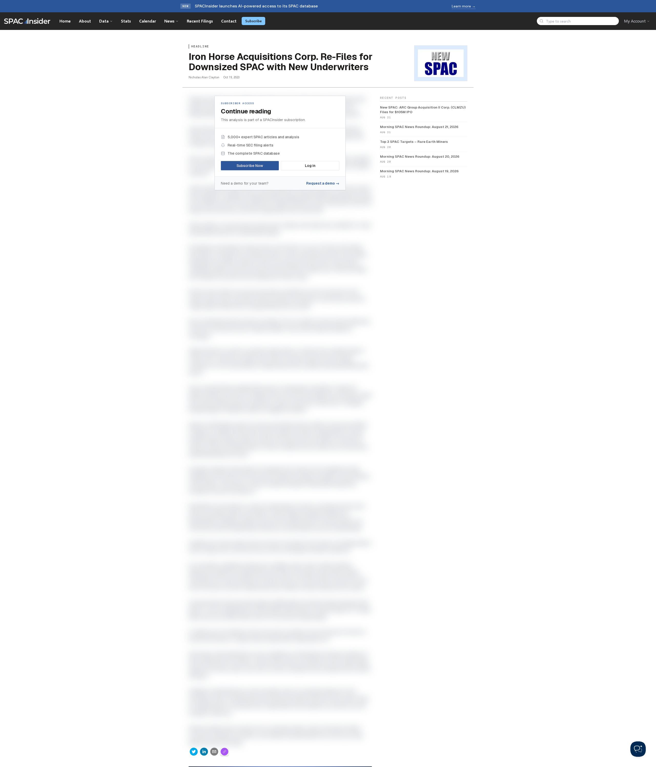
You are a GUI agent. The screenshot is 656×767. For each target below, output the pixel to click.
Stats (126, 20)
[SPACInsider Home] (27, 21)
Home (65, 20)
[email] (214, 752)
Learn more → (464, 6)
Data (104, 20)
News (169, 20)
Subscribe (253, 21)
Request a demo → (322, 183)
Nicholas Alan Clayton (204, 77)
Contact (229, 20)
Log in (310, 165)
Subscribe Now (250, 165)
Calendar (147, 20)
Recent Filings (200, 20)
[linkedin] (204, 752)
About (85, 20)
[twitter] (194, 752)
